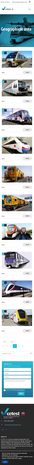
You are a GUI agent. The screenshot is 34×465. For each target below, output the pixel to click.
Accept (5, 461)
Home (2, 45)
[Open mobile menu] (30, 9)
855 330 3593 (6, 2)
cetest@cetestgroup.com (20, 2)
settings (20, 458)
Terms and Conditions (19, 390)
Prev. (4, 342)
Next (12, 342)
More (3, 72)
